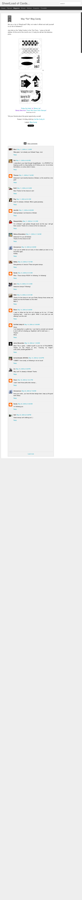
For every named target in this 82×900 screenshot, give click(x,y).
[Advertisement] (65, 47)
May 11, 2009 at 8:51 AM (23, 199)
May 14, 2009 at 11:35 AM (32, 343)
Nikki (15, 295)
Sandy (15, 273)
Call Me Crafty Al (39, 119)
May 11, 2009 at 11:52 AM (33, 234)
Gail (15, 415)
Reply (15, 155)
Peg (15, 199)
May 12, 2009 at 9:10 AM (25, 273)
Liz (14, 369)
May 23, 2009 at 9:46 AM (25, 404)
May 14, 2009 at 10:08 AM (32, 324)
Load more (31, 454)
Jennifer (16, 210)
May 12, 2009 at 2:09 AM (29, 247)
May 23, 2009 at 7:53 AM (29, 391)
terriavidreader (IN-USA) (21, 358)
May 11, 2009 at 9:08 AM (26, 210)
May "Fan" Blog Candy (31, 18)
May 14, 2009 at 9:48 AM (25, 310)
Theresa (16, 175)
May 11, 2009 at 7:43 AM (26, 175)
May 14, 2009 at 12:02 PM (36, 358)
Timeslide (44, 8)
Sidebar (29, 8)
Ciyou (15, 380)
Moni (15, 149)
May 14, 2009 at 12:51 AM (24, 295)
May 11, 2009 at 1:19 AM (24, 149)
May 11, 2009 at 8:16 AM (24, 188)
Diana (15, 310)
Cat (15, 160)
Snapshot (36, 8)
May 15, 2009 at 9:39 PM (23, 369)
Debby (15, 262)
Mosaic (23, 8)
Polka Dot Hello (26, 108)
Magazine (16, 8)
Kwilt (15, 188)
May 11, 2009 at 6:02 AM (23, 160)
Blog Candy (33, 122)
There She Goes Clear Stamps (36, 110)
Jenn (15, 284)
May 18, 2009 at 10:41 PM (25, 380)
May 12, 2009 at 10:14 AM (24, 284)
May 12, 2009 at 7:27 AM (25, 262)
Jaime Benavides (19, 343)
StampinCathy (18, 221)
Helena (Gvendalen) (20, 234)
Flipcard (9, 8)
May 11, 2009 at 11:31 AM (30, 221)
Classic (3, 8)
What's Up (37, 108)
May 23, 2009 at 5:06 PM (24, 415)
